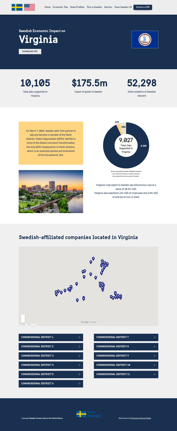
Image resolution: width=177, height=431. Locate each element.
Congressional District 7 (112, 337)
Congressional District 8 (112, 346)
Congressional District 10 (113, 365)
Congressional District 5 (37, 374)
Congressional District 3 (37, 356)
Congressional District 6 (37, 383)
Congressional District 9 (112, 356)
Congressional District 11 (113, 374)
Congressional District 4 (37, 365)
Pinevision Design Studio (141, 418)
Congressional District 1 (37, 337)
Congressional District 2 (37, 346)
